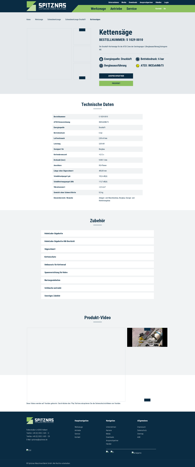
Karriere (109, 430)
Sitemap (140, 434)
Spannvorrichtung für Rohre (55, 272)
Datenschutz (142, 430)
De (165, 9)
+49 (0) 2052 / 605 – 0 (41, 433)
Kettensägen (95, 19)
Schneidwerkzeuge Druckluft (75, 19)
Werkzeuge (98, 9)
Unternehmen (113, 2)
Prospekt (116, 83)
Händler (159, 2)
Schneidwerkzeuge (54, 19)
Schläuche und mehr (52, 288)
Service (132, 9)
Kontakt (77, 437)
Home (28, 19)
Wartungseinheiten (52, 280)
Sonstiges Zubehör (52, 296)
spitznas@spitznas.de (39, 440)
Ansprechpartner (146, 2)
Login (166, 2)
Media (124, 2)
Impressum (141, 427)
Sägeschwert (49, 249)
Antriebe (116, 9)
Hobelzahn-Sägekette (53, 233)
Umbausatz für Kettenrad (55, 264)
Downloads (133, 2)
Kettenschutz (50, 257)
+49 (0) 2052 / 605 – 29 (41, 436)
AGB (138, 437)
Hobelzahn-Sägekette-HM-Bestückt (59, 241)
